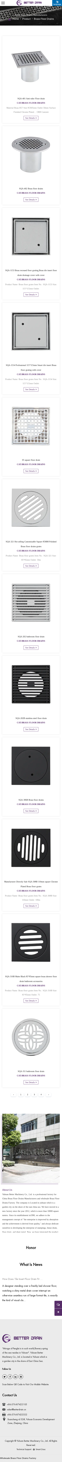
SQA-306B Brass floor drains (31, 800)
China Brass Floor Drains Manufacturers (19, 1198)
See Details (30, 118)
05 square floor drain (31, 460)
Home (15, 19)
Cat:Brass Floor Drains (31, 103)
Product (26, 19)
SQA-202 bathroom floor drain (31, 637)
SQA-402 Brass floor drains (31, 189)
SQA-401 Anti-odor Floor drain (31, 98)
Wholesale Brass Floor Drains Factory (18, 1458)
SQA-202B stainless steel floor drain (31, 718)
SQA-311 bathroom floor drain (31, 1071)
